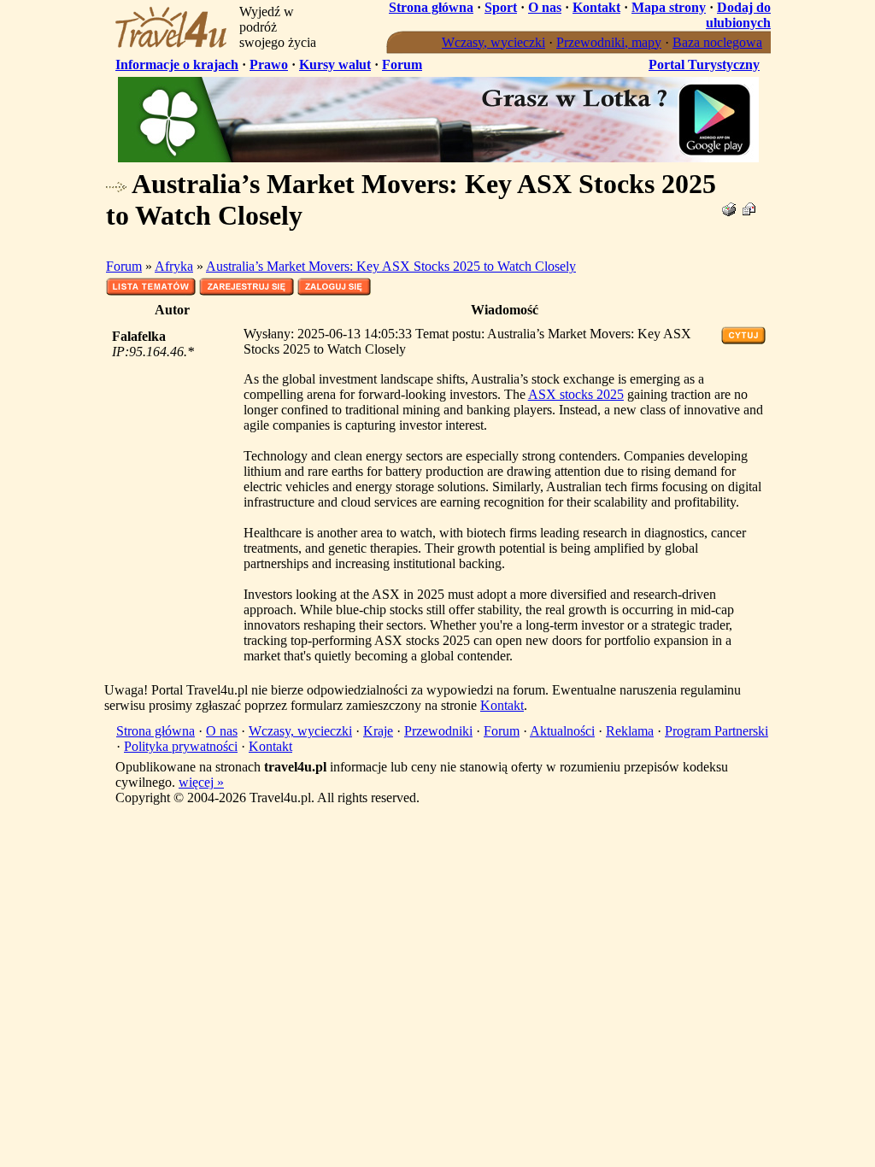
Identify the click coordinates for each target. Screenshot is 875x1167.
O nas (544, 7)
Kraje (378, 731)
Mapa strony (668, 7)
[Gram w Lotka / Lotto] (438, 157)
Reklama (630, 731)
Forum (402, 64)
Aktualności (562, 731)
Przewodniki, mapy (608, 42)
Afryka (174, 266)
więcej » (201, 782)
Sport (500, 7)
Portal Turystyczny (704, 64)
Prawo (269, 64)
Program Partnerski (716, 731)
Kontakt (596, 7)
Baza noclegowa (717, 42)
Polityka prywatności (181, 746)
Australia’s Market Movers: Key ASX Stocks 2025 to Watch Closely (391, 266)
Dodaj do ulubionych (738, 15)
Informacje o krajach (176, 64)
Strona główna (431, 7)
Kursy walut (335, 64)
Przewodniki (438, 731)
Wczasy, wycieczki (493, 42)
